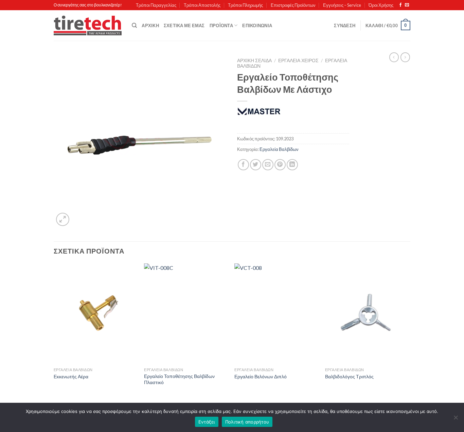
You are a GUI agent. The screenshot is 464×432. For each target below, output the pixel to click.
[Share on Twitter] (255, 164)
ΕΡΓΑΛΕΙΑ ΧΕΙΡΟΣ (298, 60)
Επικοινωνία (257, 25)
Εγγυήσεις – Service (342, 5)
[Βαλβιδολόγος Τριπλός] (367, 313)
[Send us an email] (407, 5)
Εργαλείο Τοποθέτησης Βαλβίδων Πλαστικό (179, 379)
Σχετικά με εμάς (184, 25)
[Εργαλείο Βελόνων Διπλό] (276, 313)
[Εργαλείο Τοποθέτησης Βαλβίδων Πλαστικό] (186, 313)
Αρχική (150, 25)
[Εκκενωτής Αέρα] (96, 313)
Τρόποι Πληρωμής (245, 5)
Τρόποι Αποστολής (202, 5)
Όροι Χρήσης (381, 5)
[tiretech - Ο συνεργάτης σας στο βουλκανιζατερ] (88, 26)
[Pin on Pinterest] (280, 164)
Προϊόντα (221, 25)
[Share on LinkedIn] (292, 164)
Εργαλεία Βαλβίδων (279, 149)
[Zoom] (62, 219)
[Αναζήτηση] (134, 25)
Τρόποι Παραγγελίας (156, 5)
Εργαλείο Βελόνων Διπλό (260, 376)
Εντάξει (206, 422)
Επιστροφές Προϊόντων (293, 5)
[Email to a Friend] (267, 164)
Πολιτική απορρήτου (247, 422)
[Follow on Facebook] (400, 5)
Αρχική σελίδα (254, 60)
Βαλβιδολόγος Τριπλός (349, 376)
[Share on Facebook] (243, 164)
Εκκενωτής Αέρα (71, 376)
